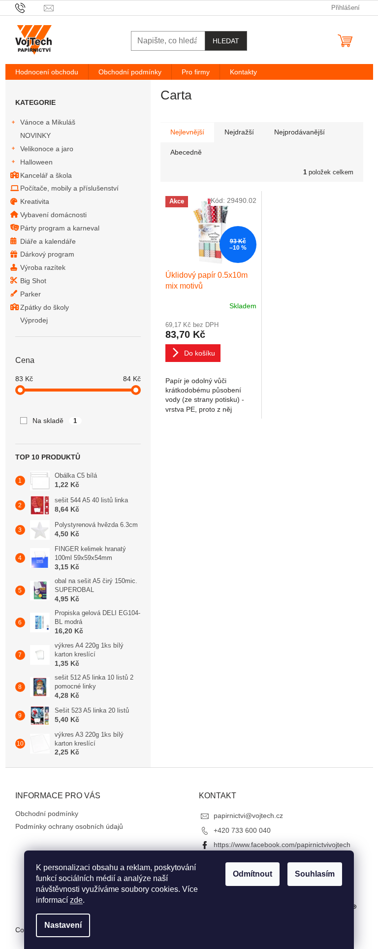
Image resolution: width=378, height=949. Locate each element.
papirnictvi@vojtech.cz (248, 815)
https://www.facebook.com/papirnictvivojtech (282, 845)
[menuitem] (46, 72)
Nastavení (63, 925)
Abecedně (186, 152)
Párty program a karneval (59, 228)
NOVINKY (35, 135)
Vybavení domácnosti (53, 215)
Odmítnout (252, 874)
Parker (30, 294)
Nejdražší (239, 132)
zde (76, 900)
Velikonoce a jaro (46, 149)
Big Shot (33, 281)
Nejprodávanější (299, 132)
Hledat (226, 41)
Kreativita (34, 201)
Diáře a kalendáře (48, 241)
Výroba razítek (42, 267)
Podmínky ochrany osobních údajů (69, 826)
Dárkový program (47, 254)
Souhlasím (315, 874)
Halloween (36, 162)
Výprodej (34, 320)
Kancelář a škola (46, 175)
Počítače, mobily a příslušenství (69, 188)
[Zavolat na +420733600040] (29, 7)
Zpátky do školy (44, 307)
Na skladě (54, 421)
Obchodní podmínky (46, 814)
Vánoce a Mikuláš (47, 122)
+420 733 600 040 (242, 830)
